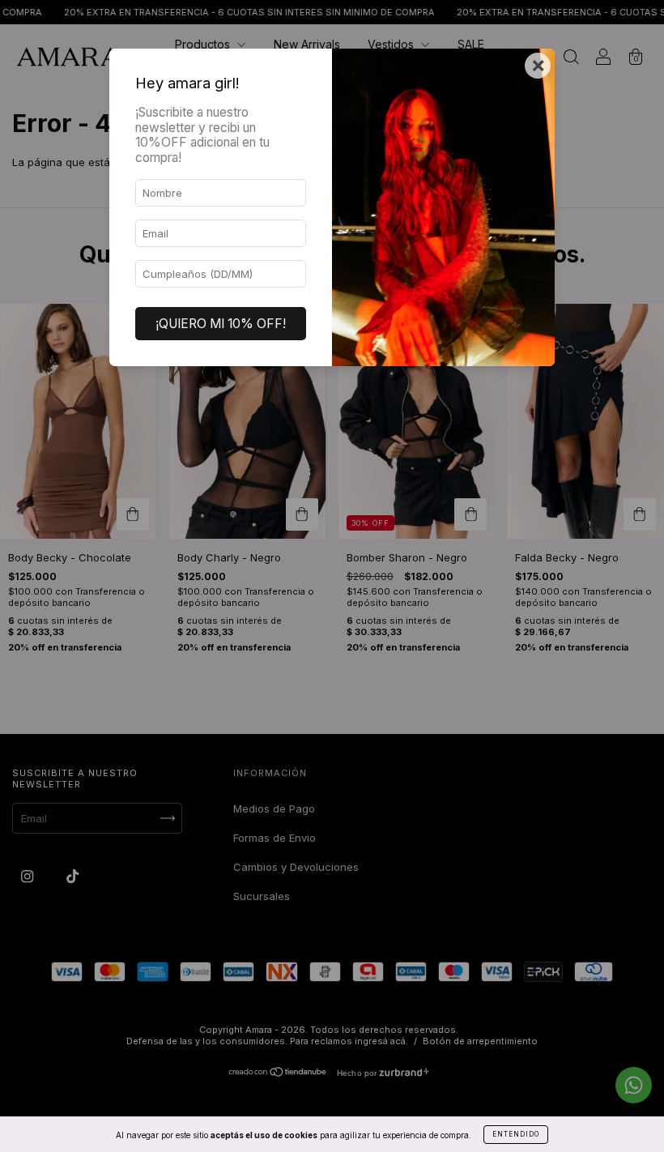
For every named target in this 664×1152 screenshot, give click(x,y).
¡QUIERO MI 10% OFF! (220, 323)
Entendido (515, 1134)
